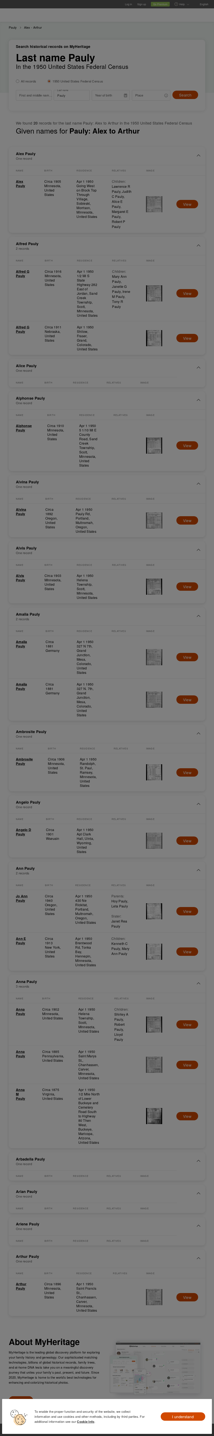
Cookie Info (85, 1421)
